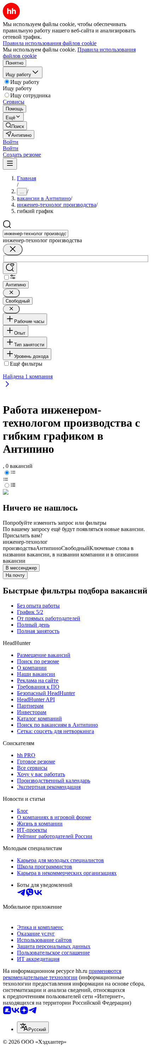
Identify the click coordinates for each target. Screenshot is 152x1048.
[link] (15, 125)
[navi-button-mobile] (10, 164)
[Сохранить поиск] (10, 268)
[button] (10, 142)
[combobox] (35, 233)
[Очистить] (13, 249)
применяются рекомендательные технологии (62, 974)
